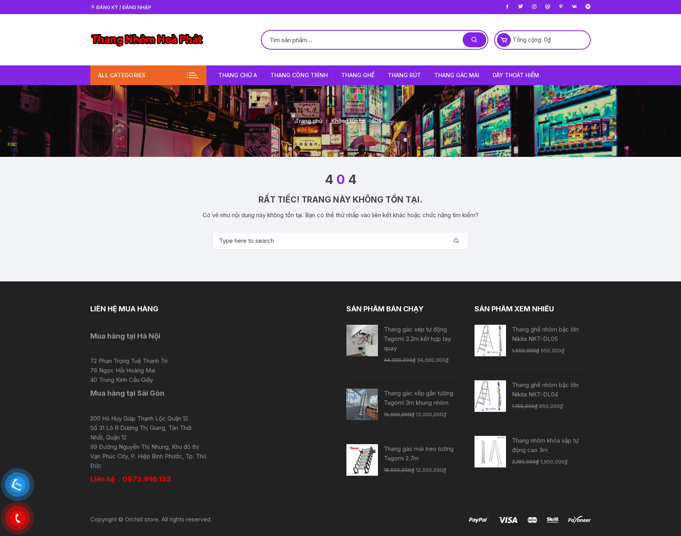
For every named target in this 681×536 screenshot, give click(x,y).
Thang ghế (357, 75)
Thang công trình (299, 75)
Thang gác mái (456, 75)
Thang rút (404, 75)
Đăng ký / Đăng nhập (123, 7)
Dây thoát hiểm (516, 75)
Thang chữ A (237, 75)
